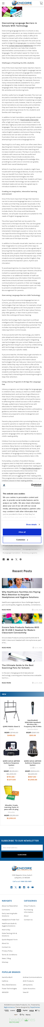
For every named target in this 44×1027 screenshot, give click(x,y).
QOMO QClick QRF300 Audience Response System (32, 763)
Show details (31, 525)
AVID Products (28, 981)
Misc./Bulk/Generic (9, 985)
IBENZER (5, 992)
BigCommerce (9, 1007)
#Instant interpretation (12, 549)
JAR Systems (28, 985)
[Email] (8, 559)
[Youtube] (32, 887)
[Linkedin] (11, 887)
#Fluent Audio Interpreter (12, 546)
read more (6, 610)
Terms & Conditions (9, 955)
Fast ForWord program (31, 468)
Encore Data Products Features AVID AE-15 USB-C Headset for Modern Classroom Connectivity (20, 630)
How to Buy (6, 930)
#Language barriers (30, 549)
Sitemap (5, 962)
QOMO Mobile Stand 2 (11, 727)
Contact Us (6, 947)
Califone (5, 981)
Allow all (22, 532)
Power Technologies (9, 989)
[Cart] (41, 3)
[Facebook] (4, 559)
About (26, 916)
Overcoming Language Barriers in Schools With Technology (19, 24)
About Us (5, 943)
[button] (22, 1020)
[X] (16, 559)
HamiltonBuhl (7, 977)
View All (25, 992)
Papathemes (35, 1007)
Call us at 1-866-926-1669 (22, 881)
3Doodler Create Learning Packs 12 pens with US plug (11, 807)
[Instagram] (24, 887)
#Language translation (11, 553)
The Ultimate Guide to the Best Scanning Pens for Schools (17, 666)
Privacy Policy (7, 951)
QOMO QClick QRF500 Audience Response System (11, 763)
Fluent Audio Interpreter (29, 120)
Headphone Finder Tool (10, 920)
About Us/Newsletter (10, 906)
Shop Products (29, 906)
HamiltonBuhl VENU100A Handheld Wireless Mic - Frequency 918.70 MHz (32, 723)
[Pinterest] (20, 559)
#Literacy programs (29, 553)
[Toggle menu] (3, 3)
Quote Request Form (9, 940)
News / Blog (6, 958)
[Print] (12, 559)
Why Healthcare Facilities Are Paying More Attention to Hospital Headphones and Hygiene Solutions (21, 594)
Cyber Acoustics (29, 989)
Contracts (6, 910)
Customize (20, 540)
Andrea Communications (32, 977)
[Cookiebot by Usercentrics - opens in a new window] (31, 485)
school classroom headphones (21, 46)
